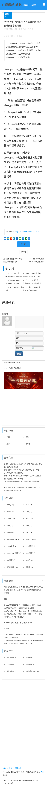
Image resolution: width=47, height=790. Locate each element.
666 (5, 599)
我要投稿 (18, 768)
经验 (27, 437)
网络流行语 (12, 567)
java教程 (30, 553)
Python (11, 518)
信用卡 (10, 511)
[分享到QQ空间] (8, 238)
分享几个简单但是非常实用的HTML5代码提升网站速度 (32, 283)
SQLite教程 (12, 546)
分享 (20, 29)
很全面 (6, 593)
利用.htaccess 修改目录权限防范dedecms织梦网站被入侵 (32, 276)
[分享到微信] (20, 238)
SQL (29, 532)
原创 (10, 505)
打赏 (23, 244)
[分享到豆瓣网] (26, 238)
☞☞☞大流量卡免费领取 (12, 363)
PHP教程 (30, 546)
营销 (10, 525)
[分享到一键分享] (29, 238)
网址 (17, 343)
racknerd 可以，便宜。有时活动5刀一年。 (18, 623)
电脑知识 (11, 532)
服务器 (30, 518)
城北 (11, 29)
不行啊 (6, 629)
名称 (17, 333)
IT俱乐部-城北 (12, 4)
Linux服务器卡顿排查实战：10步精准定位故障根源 (21, 482)
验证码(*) (19, 348)
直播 (29, 525)
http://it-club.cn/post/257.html (27, 232)
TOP (23, 252)
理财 (8, 444)
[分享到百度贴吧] (23, 238)
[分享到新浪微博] (11, 238)
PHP (29, 29)
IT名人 (30, 560)
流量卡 (28, 444)
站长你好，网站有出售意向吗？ (15, 617)
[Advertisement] (23, 408)
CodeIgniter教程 (14, 553)
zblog (33, 29)
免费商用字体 (13, 539)
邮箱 (17, 338)
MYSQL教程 (31, 539)
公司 (29, 511)
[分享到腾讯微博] (14, 238)
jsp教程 (11, 560)
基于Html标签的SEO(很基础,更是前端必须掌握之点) (13, 276)
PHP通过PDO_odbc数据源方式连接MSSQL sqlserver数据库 (31, 290)
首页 (4, 768)
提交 (19, 354)
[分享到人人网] (17, 238)
